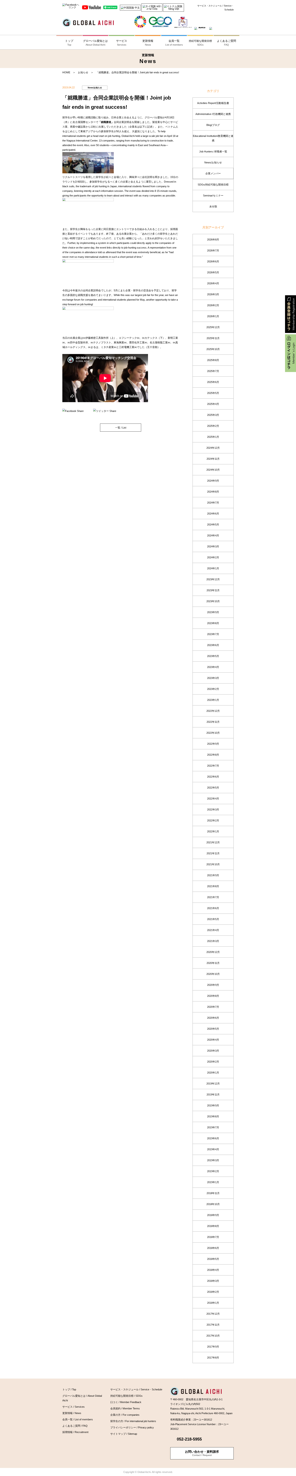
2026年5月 (213, 272)
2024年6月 (213, 513)
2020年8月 (213, 995)
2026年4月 (213, 283)
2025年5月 (213, 393)
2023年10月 (213, 601)
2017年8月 (213, 1357)
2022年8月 (213, 754)
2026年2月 (213, 305)
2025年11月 (213, 338)
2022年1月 (213, 831)
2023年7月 (213, 634)
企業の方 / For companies (124, 1414)
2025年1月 (213, 436)
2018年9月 (213, 1215)
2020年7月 (213, 1006)
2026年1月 (213, 316)
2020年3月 (213, 1050)
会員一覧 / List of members (77, 1419)
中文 (137, 7)
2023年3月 (213, 678)
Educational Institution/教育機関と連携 (213, 138)
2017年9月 (213, 1346)
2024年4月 (213, 535)
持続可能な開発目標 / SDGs (126, 1395)
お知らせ (83, 72)
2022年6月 (213, 776)
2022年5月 (213, 787)
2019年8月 (213, 1116)
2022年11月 (213, 721)
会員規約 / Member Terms (125, 1408)
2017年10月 (213, 1335)
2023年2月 (213, 688)
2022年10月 (213, 732)
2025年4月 (213, 403)
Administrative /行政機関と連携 (213, 114)
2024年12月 (213, 447)
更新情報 (147, 42)
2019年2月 (213, 1171)
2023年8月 (213, 623)
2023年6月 (213, 645)
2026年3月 (213, 294)
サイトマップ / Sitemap (123, 1433)
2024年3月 (213, 546)
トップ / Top (69, 1389)
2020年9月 (213, 984)
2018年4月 (213, 1269)
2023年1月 (213, 699)
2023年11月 (213, 590)
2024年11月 (213, 458)
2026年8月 (213, 239)
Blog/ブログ (213, 124)
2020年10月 (213, 973)
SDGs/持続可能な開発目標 (213, 184)
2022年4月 (213, 798)
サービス (121, 42)
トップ (69, 42)
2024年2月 (213, 557)
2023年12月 (213, 579)
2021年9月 (213, 875)
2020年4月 (213, 1039)
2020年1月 (213, 1072)
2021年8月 (213, 886)
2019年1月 (213, 1182)
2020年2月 (213, 1061)
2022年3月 (213, 809)
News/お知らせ (213, 162)
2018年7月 (213, 1237)
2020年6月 (213, 1017)
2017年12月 (213, 1313)
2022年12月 (213, 710)
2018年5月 (213, 1258)
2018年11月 (213, 1193)
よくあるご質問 (226, 42)
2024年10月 (213, 469)
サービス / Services (73, 1406)
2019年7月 (213, 1127)
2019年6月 (213, 1138)
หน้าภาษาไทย (154, 7)
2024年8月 (213, 491)
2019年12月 (213, 1083)
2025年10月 (213, 349)
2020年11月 (213, 963)
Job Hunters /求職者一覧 (213, 151)
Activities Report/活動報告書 (213, 103)
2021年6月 (213, 908)
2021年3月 (213, 941)
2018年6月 (213, 1247)
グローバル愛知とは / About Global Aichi (82, 1398)
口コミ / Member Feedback (125, 1402)
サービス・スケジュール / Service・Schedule (215, 7)
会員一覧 (174, 42)
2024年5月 (213, 524)
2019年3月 (213, 1160)
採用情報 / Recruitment (75, 1432)
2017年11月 (213, 1324)
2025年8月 (213, 360)
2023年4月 (213, 667)
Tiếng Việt (173, 8)
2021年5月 (213, 919)
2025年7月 (213, 371)
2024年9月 (213, 480)
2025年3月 (213, 414)
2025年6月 (213, 382)
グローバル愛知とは (95, 42)
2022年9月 (213, 743)
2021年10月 (213, 864)
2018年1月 (213, 1302)
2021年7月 (213, 897)
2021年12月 (213, 842)
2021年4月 (213, 930)
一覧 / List (120, 427)
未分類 (213, 206)
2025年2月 (213, 425)
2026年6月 (213, 261)
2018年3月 (213, 1280)
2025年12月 (213, 327)
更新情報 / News (71, 1413)
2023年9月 (213, 612)
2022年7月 (213, 765)
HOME (66, 72)
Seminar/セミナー (213, 195)
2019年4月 (213, 1149)
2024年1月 (213, 568)
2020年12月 (213, 952)
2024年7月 (213, 502)
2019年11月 (213, 1094)
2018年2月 (213, 1291)
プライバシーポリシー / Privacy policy (132, 1427)
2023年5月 (213, 656)
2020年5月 (213, 1028)
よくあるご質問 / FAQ (75, 1425)
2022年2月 (213, 820)
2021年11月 (213, 853)
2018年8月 (213, 1226)
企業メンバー (213, 173)
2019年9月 (213, 1105)
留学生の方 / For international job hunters (133, 1421)
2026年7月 (213, 250)
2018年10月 (213, 1204)
